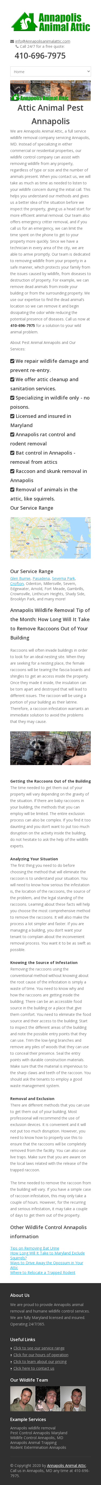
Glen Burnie (20, 578)
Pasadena (41, 578)
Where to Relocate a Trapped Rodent (42, 1272)
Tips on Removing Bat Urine (34, 1248)
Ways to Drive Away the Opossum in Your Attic (46, 1265)
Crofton (17, 583)
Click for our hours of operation (40, 1354)
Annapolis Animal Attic (66, 1465)
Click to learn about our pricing (40, 1361)
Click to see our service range (39, 1348)
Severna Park (63, 578)
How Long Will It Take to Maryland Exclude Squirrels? (47, 1255)
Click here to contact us (33, 1368)
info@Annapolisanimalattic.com (42, 41)
